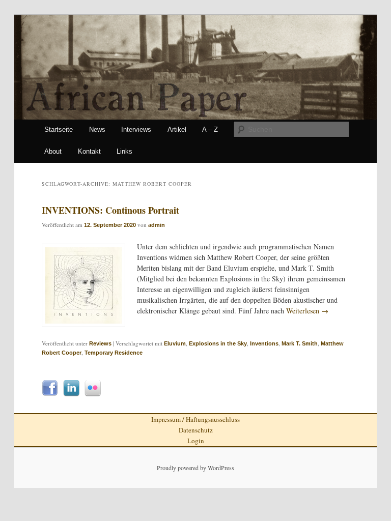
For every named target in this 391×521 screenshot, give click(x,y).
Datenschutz (196, 430)
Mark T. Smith (300, 343)
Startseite (58, 129)
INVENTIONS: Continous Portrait (110, 210)
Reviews (100, 343)
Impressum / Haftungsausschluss (195, 419)
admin (156, 225)
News (97, 129)
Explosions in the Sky (218, 343)
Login (195, 440)
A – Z (210, 129)
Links (124, 151)
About (53, 151)
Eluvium (175, 343)
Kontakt (89, 151)
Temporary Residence (114, 353)
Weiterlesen (307, 310)
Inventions (264, 343)
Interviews (136, 129)
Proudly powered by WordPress (195, 468)
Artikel (176, 129)
